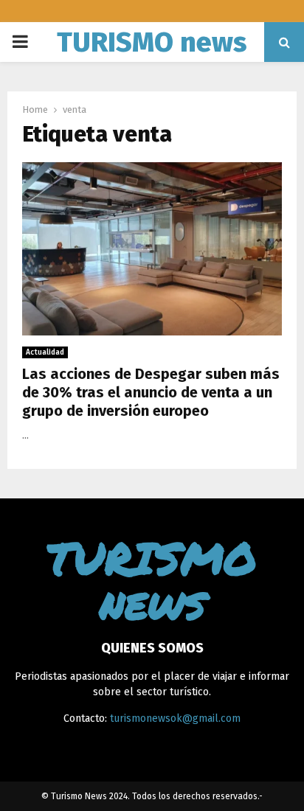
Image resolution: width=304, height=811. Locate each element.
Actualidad (45, 352)
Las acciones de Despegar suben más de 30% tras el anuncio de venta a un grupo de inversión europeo (151, 392)
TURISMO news (152, 42)
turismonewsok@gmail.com (175, 718)
